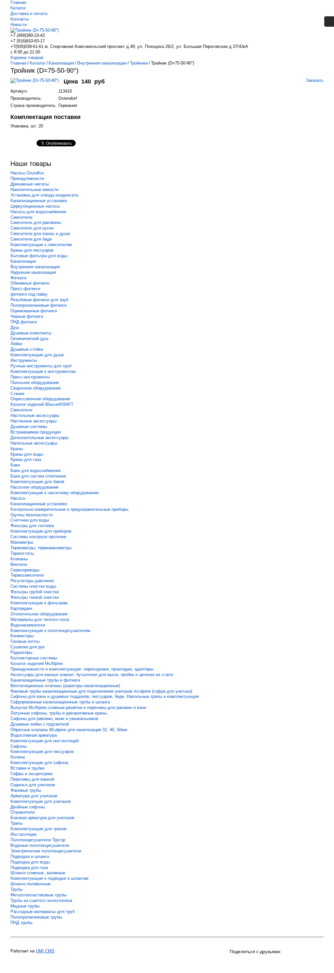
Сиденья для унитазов (32, 784)
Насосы (17, 498)
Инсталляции (23, 834)
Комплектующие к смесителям (41, 244)
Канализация (23, 261)
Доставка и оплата (28, 13)
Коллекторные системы (33, 658)
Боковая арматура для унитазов (42, 817)
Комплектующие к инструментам (43, 371)
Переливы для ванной (32, 779)
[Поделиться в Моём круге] (259, 962)
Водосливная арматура (33, 735)
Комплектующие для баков (37, 481)
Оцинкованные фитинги (33, 310)
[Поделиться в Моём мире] (271, 962)
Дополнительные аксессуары (39, 437)
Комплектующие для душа (37, 354)
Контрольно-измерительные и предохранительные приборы (69, 509)
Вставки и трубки (27, 768)
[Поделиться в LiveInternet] (317, 962)
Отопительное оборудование (39, 614)
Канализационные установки (38, 200)
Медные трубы (24, 906)
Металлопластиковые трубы (38, 894)
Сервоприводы (24, 570)
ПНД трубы (21, 922)
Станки (17, 393)
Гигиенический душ (29, 338)
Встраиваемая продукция (35, 432)
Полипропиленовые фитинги (38, 305)
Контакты (19, 19)
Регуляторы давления (32, 580)
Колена (17, 757)
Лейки (16, 343)
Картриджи (21, 608)
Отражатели (22, 812)
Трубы (16, 889)
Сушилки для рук (27, 646)
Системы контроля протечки (38, 536)
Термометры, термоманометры (40, 547)
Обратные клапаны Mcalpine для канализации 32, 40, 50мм (68, 729)
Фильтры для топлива (32, 525)
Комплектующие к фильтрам (39, 602)
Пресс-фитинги (25, 288)
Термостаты (22, 553)
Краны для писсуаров (31, 250)
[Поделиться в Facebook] (282, 962)
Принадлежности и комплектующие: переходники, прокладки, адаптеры (81, 669)
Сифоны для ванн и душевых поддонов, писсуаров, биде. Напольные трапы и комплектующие (104, 696)
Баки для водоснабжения (35, 470)
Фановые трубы (25, 790)
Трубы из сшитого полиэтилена (41, 900)
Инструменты (23, 360)
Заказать (315, 80)
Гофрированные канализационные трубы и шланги (60, 702)
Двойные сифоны (27, 806)
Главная (18, 2)
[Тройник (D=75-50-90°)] (37, 83)
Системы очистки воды (33, 586)
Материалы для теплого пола (39, 619)
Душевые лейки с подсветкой (39, 724)
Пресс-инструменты (30, 377)
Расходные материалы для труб (42, 911)
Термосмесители (27, 575)
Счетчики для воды (29, 520)
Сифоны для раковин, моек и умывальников (54, 718)
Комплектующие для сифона (39, 762)
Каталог (18, 8)
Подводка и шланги (29, 856)
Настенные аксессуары (33, 421)
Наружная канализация (33, 272)
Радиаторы (21, 652)
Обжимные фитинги (29, 283)
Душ (14, 327)
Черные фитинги (26, 316)
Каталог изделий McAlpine (36, 663)
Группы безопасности (31, 514)
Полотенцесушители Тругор (37, 839)
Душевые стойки (26, 349)
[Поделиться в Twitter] (294, 962)
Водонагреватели (27, 625)
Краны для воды (26, 454)
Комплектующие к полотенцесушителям (50, 630)
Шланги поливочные (30, 883)
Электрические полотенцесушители (45, 850)
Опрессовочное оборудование (40, 398)
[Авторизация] (329, 21)
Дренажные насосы (29, 184)
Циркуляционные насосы (35, 206)
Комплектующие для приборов (40, 531)
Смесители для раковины (35, 222)
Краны (16, 448)
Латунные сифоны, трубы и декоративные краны (58, 713)
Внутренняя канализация (35, 266)
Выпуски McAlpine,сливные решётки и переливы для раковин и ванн (78, 707)
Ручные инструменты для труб (40, 365)
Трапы (16, 823)
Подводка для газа (29, 867)
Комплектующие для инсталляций (44, 740)
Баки (15, 465)
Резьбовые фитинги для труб (39, 299)
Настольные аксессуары (34, 415)
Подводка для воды (30, 862)
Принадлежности (27, 178)
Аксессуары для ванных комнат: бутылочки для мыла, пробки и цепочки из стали (91, 674)
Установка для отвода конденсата (44, 195)
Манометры (21, 542)
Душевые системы (28, 426)
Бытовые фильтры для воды (38, 255)
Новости (18, 24)
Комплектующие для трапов (38, 828)
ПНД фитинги (23, 321)
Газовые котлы (24, 641)
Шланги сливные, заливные (37, 872)
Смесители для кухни (31, 228)
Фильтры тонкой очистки (34, 597)
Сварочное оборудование (35, 388)
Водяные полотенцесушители (39, 845)
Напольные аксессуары (33, 443)
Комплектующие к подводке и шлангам (49, 878)
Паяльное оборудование (34, 382)
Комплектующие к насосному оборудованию (54, 492)
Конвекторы (22, 635)
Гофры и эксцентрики (31, 773)
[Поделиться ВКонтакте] (235, 962)
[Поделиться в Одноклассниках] (247, 962)
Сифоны (18, 746)
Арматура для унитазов (33, 795)
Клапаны (19, 558)
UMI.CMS (45, 951)
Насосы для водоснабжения (38, 211)
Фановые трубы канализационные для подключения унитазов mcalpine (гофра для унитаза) (101, 691)
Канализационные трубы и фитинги (45, 680)
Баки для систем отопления (38, 476)
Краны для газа (25, 459)
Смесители (21, 217)
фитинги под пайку (29, 294)
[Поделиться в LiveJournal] (306, 962)
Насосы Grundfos (27, 172)
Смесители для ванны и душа (40, 233)
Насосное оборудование (34, 487)
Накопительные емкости (34, 189)
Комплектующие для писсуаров (42, 751)
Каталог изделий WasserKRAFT (41, 404)
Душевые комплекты (30, 333)
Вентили (18, 564)
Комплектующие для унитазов (40, 801)
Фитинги (18, 277)
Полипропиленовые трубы (36, 917)
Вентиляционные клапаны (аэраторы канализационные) (65, 685)
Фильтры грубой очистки (34, 591)
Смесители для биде (31, 239)
